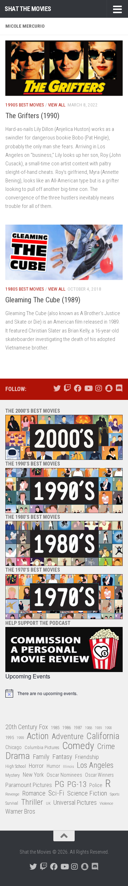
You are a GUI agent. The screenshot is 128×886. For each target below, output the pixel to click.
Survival (11, 803)
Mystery (12, 775)
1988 (88, 728)
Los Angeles (95, 765)
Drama (17, 756)
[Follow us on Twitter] (57, 388)
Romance (34, 793)
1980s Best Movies (24, 289)
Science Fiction (87, 793)
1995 (9, 737)
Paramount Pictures (28, 784)
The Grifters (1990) (32, 115)
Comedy (78, 746)
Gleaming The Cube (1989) (42, 300)
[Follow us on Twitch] (67, 388)
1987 (78, 727)
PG (59, 784)
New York (33, 774)
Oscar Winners (99, 775)
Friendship (87, 757)
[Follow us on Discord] (119, 388)
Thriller (32, 802)
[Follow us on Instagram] (98, 388)
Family (41, 757)
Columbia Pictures (42, 747)
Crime (106, 747)
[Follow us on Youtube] (88, 388)
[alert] (64, 693)
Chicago (13, 747)
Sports (114, 794)
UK (48, 803)
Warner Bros (20, 811)
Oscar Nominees (64, 775)
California (102, 736)
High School (15, 766)
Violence (106, 803)
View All (56, 105)
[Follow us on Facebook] (77, 388)
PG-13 (76, 785)
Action (38, 736)
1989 (98, 728)
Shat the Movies (28, 8)
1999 (20, 738)
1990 (108, 728)
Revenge (12, 794)
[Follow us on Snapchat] (108, 388)
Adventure (68, 737)
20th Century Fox (26, 727)
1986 (66, 727)
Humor (53, 766)
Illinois (68, 766)
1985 (55, 727)
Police (95, 785)
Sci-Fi (56, 793)
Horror (36, 766)
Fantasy (62, 757)
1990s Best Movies (24, 105)
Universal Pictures (75, 802)
